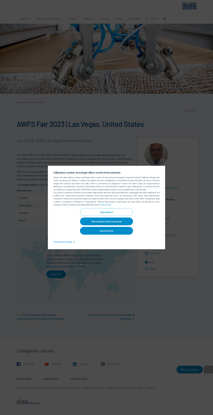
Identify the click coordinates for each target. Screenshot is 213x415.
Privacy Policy (106, 204)
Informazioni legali (62, 241)
